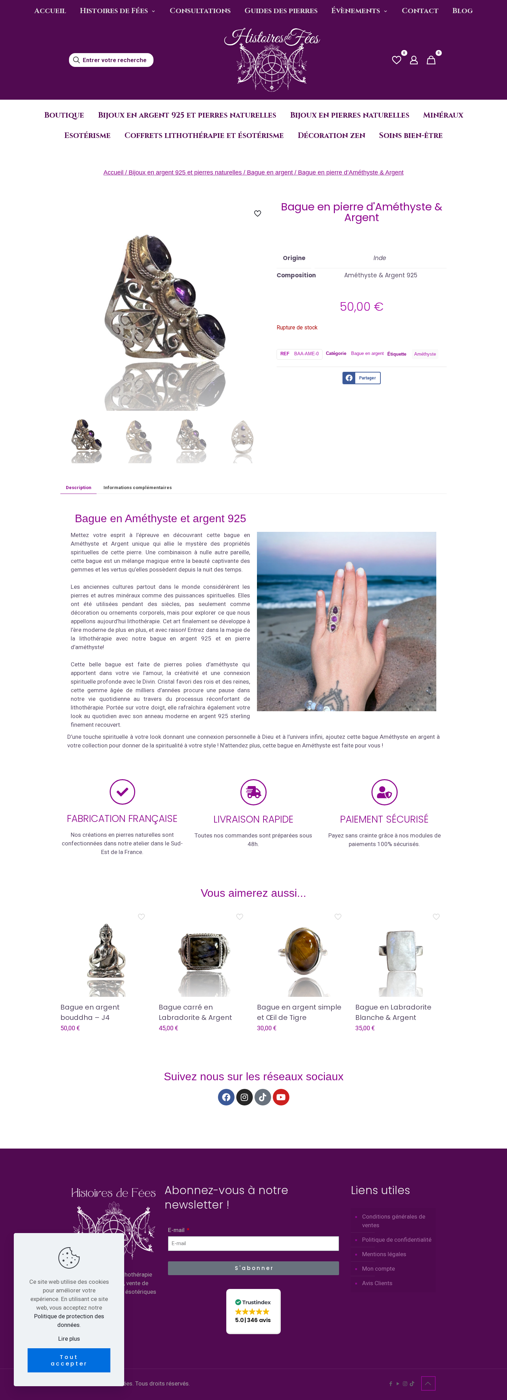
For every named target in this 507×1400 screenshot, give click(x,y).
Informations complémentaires (137, 487)
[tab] (78, 488)
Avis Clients (377, 1283)
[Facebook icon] (390, 1384)
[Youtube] (281, 1097)
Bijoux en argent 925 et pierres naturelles (185, 172)
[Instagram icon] (405, 1384)
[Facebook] (226, 1097)
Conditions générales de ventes (393, 1221)
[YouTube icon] (397, 1384)
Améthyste (425, 354)
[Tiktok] (263, 1097)
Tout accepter (69, 1360)
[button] (253, 1311)
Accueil (113, 172)
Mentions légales (384, 1254)
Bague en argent (270, 172)
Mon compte (378, 1268)
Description (78, 487)
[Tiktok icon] (412, 1384)
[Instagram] (244, 1097)
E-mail (177, 1230)
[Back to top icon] (428, 1383)
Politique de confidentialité (396, 1239)
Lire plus (69, 1338)
